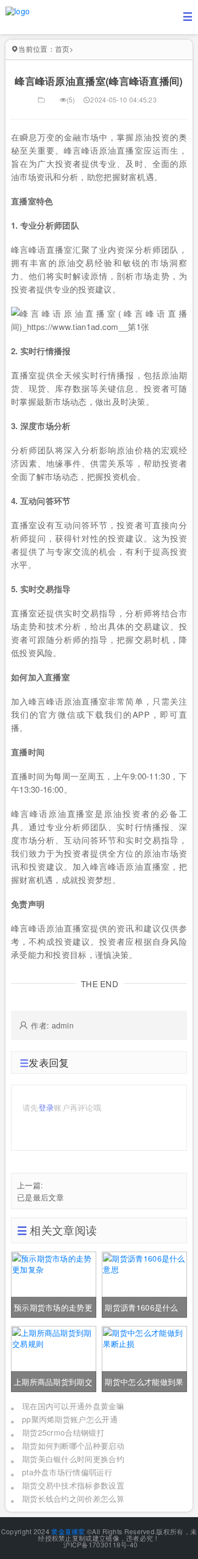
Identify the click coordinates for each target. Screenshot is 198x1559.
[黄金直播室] (18, 9)
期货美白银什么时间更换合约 (73, 1458)
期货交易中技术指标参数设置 (73, 1485)
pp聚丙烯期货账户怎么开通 (70, 1419)
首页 (62, 49)
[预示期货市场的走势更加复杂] (53, 1283)
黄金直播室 (68, 1531)
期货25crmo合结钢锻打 (63, 1432)
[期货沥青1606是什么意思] (144, 1283)
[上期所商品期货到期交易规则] (53, 1357)
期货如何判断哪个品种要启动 (73, 1445)
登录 (46, 1107)
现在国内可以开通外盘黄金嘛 (73, 1405)
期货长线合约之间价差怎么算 (73, 1498)
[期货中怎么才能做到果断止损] (144, 1357)
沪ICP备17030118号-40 (100, 1544)
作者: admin (52, 1025)
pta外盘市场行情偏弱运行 (67, 1471)
